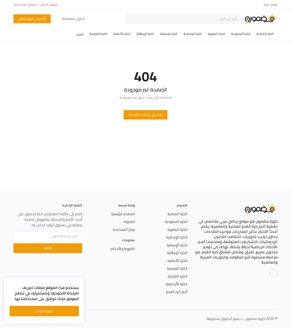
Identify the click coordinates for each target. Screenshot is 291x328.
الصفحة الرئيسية (123, 213)
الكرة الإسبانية (168, 33)
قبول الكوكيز (44, 311)
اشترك (48, 248)
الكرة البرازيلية (177, 276)
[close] (80, 281)
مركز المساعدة (124, 229)
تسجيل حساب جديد (24, 4)
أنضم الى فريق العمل (32, 19)
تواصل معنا (271, 4)
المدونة (129, 221)
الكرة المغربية (216, 33)
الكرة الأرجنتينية (176, 283)
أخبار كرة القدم (176, 291)
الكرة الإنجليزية (192, 33)
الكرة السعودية (240, 33)
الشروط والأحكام (123, 248)
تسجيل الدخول (48, 4)
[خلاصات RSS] (273, 273)
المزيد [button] (79, 34)
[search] (131, 19)
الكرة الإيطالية (145, 33)
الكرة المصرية (265, 33)
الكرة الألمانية (121, 33)
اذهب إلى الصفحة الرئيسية (145, 115)
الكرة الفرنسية (98, 33)
